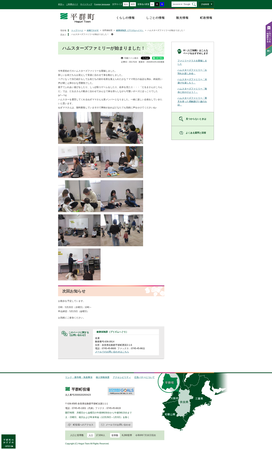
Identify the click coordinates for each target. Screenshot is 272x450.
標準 (133, 4)
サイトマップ (86, 4)
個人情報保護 (102, 377)
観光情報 (182, 17)
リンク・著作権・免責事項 (78, 377)
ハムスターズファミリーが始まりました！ (90, 34)
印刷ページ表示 (131, 58)
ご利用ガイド (72, 4)
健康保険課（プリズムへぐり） (130, 30)
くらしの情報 (125, 17)
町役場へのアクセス (83, 425)
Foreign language (102, 4)
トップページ (77, 30)
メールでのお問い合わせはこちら (112, 352)
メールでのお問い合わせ (118, 425)
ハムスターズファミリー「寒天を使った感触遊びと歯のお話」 (192, 101)
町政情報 (206, 17)
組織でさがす (93, 30)
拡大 (126, 4)
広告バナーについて (144, 377)
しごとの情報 (155, 17)
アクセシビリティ (122, 377)
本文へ (61, 4)
